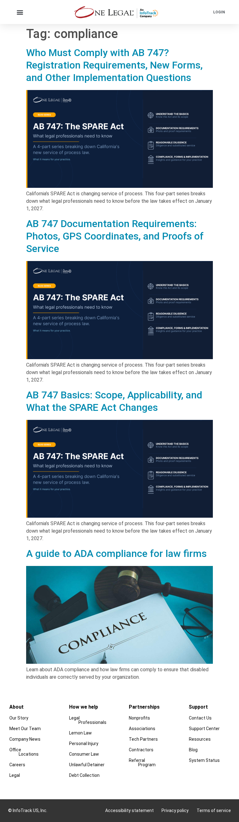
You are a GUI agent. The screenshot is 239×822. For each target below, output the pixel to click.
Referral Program (142, 762)
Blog (193, 749)
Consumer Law (84, 754)
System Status (204, 760)
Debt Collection (84, 775)
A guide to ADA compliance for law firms (116, 553)
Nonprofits (139, 717)
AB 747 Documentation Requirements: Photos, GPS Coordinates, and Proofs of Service (115, 236)
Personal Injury (83, 743)
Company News (24, 739)
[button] (20, 12)
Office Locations (24, 752)
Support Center (204, 728)
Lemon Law (80, 732)
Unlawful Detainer (87, 764)
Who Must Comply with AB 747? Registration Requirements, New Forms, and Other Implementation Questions (114, 65)
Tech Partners (143, 739)
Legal (14, 775)
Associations (142, 728)
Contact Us (200, 717)
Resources (200, 739)
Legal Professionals (87, 720)
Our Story (18, 717)
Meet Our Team (25, 728)
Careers (17, 764)
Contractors (141, 749)
